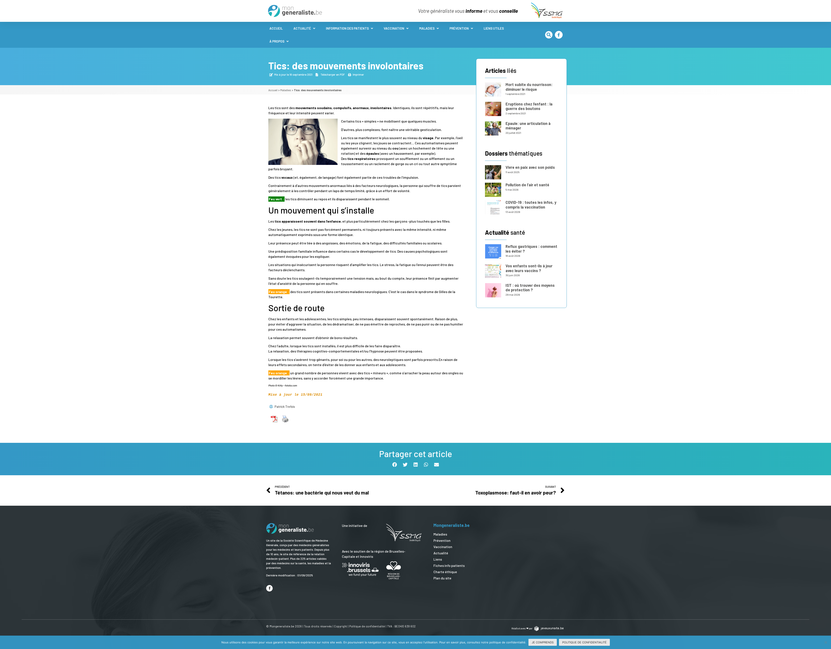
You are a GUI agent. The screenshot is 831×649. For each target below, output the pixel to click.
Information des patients (347, 28)
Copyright (340, 626)
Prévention (459, 28)
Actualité (302, 28)
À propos (276, 41)
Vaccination (394, 28)
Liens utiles (494, 28)
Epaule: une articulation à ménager (528, 126)
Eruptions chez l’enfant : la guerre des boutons (529, 106)
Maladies (427, 28)
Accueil (276, 28)
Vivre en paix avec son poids (530, 167)
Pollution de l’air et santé (527, 184)
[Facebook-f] (559, 35)
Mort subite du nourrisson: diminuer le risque (529, 87)
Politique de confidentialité (367, 626)
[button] (549, 35)
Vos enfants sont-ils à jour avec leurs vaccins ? (529, 268)
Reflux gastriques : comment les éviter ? (531, 249)
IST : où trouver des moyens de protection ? (530, 287)
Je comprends (543, 642)
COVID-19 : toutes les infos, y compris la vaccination (531, 204)
